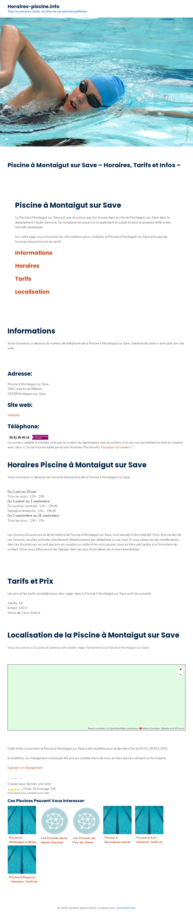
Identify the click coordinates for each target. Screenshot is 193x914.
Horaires (27, 266)
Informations (33, 253)
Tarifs (23, 279)
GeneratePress (126, 908)
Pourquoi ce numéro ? (117, 447)
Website (14, 415)
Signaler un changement (25, 768)
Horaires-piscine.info (33, 6)
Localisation (32, 292)
